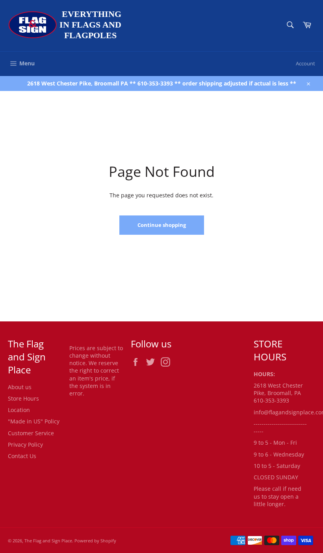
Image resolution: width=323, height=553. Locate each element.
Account (305, 63)
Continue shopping (161, 224)
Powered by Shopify (95, 541)
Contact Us (22, 456)
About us (20, 387)
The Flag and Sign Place (48, 541)
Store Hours (23, 398)
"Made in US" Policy (33, 421)
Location (19, 410)
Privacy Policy (25, 444)
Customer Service (31, 433)
